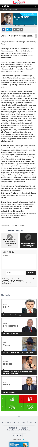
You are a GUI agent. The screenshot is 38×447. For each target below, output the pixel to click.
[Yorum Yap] (21, 29)
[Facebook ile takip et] (13, 435)
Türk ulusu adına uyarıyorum (9, 10)
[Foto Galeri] (5, 6)
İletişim (29, 422)
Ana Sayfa (17, 422)
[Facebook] (3, 29)
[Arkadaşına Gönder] (14, 29)
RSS (34, 422)
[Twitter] (7, 29)
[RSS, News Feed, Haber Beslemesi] (21, 435)
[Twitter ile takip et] (17, 435)
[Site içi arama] (24, 435)
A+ (36, 35)
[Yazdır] (17, 29)
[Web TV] (7, 6)
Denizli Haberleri (7, 422)
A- (36, 37)
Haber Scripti (17, 440)
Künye (24, 422)
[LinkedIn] (10, 29)
